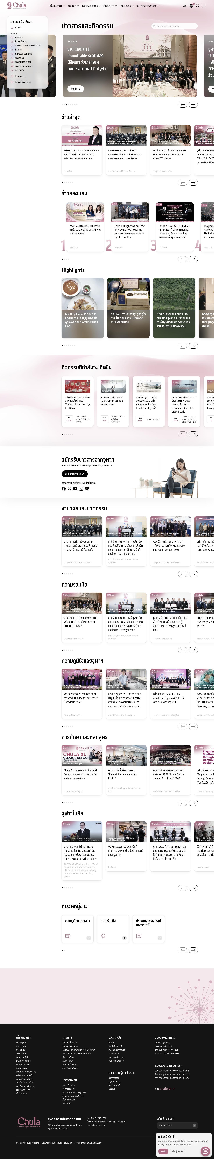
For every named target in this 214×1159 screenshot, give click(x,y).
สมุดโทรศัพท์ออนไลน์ (24, 1082)
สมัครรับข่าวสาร (165, 1119)
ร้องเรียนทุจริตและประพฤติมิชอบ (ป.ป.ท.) (172, 1078)
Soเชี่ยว (112, 1089)
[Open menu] (204, 6)
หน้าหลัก (18, 27)
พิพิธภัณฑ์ (66, 1103)
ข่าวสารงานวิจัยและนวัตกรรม (167, 1053)
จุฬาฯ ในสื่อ (19, 70)
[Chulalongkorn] (16, 5)
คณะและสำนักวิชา (69, 1064)
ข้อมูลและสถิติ (22, 1057)
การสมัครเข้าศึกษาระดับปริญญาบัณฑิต (78, 1050)
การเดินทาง (114, 1053)
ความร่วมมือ (19, 58)
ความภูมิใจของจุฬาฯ (23, 62)
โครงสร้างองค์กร (23, 1060)
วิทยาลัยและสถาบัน (70, 1068)
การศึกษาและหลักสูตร (23, 66)
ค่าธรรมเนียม (68, 1057)
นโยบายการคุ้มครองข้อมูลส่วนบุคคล (57, 1143)
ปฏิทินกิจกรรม (20, 76)
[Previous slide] (182, 105)
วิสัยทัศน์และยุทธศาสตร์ (26, 1071)
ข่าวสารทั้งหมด (20, 41)
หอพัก (111, 1042)
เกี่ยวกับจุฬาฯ (55, 5)
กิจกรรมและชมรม (116, 1060)
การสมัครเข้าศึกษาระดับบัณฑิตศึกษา (77, 1053)
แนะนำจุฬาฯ (21, 1042)
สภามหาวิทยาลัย (23, 1064)
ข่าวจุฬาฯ (18, 50)
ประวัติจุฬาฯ (21, 1046)
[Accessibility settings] (185, 6)
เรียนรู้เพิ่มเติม (177, 1151)
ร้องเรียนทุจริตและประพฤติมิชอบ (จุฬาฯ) (172, 1070)
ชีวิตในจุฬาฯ (108, 5)
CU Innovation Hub (163, 1046)
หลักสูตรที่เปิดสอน (69, 1042)
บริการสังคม (125, 5)
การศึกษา (71, 5)
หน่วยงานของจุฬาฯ (24, 1079)
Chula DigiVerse (162, 1042)
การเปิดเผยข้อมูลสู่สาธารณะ (27, 1143)
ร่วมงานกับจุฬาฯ (23, 1090)
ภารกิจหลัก (21, 1050)
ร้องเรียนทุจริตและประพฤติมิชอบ (87, 1143)
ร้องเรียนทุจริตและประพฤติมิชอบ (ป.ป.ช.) (172, 1074)
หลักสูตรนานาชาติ (70, 1046)
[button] (62, 104)
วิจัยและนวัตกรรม (90, 5)
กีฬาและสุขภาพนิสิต (117, 1050)
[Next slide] (193, 105)
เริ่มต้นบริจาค (21, 1093)
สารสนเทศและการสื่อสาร (72, 1096)
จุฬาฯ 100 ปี (21, 1053)
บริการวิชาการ (68, 1085)
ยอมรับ (163, 1151)
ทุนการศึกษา (67, 1060)
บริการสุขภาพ (68, 1089)
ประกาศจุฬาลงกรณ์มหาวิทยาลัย (27, 45)
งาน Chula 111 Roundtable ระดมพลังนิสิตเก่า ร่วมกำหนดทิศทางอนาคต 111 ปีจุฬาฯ (87, 59)
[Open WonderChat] (205, 1151)
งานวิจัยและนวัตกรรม (23, 54)
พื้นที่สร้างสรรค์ (68, 1099)
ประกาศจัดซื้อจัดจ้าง (23, 82)
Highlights (19, 37)
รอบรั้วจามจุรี (114, 1085)
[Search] (198, 6)
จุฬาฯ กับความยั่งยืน (24, 1075)
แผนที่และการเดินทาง (25, 1086)
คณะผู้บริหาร (21, 1068)
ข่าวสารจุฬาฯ (114, 1078)
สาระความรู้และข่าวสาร (146, 5)
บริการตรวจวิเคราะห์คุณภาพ (74, 1092)
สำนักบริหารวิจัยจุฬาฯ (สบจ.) (167, 1050)
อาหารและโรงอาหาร (117, 1057)
